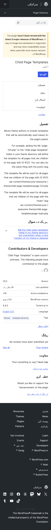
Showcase (18, 411)
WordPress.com (38, 459)
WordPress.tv (39, 450)
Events (20, 440)
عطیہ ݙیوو (19, 445)
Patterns (19, 426)
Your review (42, 347)
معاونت (41, 114)
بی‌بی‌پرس (42, 469)
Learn (45, 435)
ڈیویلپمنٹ (40, 107)
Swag (19, 450)
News (45, 416)
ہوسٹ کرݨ (43, 421)
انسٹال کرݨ (40, 99)
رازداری (44, 426)
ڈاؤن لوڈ (43, 74)
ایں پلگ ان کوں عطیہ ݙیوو (37, 393)
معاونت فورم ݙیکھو (40, 368)
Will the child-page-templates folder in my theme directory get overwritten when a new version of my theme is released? (31, 234)
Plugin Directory (40, 13)
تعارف (45, 411)
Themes (20, 416)
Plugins (20, 421)
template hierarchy (20, 318)
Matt (44, 464)
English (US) (8, 311)
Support (44, 440)
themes (7, 318)
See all (6, 347)
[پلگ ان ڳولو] (18, 22)
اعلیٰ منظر (43, 326)
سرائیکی (37, 487)
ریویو (43, 92)
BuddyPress (40, 474)
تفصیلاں (41, 85)
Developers (42, 445)
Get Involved (17, 435)
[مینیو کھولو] (4, 4)
